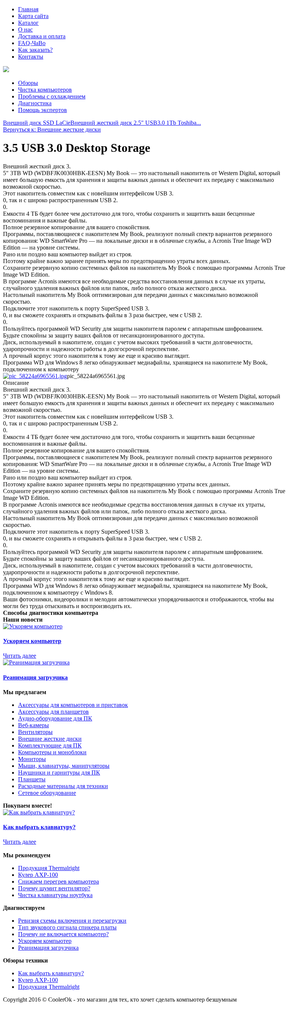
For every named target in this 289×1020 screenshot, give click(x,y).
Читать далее (19, 655)
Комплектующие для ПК (50, 745)
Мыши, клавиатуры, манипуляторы (64, 766)
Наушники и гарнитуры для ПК (59, 772)
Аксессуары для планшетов (53, 711)
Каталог (28, 23)
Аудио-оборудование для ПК (55, 718)
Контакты (30, 56)
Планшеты (32, 779)
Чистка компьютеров (45, 89)
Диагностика (35, 103)
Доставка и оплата (41, 36)
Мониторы (32, 759)
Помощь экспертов (42, 110)
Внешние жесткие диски (50, 738)
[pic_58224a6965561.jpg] (35, 376)
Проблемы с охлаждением (51, 96)
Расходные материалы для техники (63, 786)
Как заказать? (35, 50)
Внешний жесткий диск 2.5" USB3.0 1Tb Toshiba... (135, 123)
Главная (28, 9)
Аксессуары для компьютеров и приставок (73, 705)
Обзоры (28, 83)
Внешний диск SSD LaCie (36, 123)
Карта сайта (33, 16)
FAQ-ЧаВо (32, 43)
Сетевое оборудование (47, 793)
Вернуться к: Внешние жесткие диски (52, 129)
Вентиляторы (35, 732)
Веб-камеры (33, 725)
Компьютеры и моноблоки (52, 752)
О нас (25, 29)
